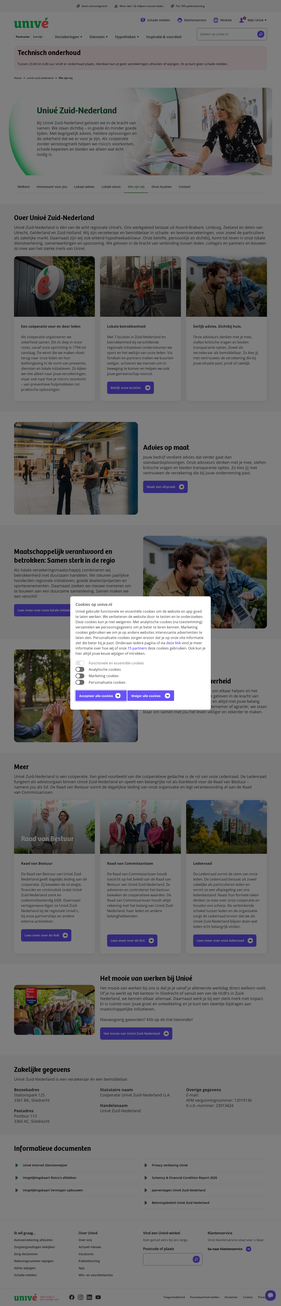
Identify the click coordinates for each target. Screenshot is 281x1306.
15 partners (137, 648)
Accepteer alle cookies (96, 696)
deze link (173, 643)
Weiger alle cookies (145, 696)
